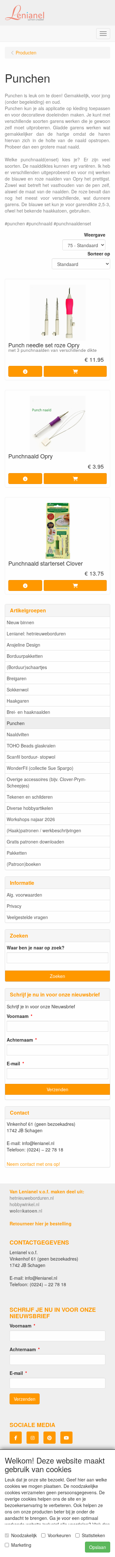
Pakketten (17, 853)
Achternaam (20, 1040)
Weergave (94, 234)
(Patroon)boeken (24, 864)
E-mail (13, 1063)
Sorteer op (99, 253)
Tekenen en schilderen (30, 797)
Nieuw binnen (20, 622)
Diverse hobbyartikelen (30, 808)
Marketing (21, 1545)
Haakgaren (18, 701)
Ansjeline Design (23, 644)
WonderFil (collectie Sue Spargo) (40, 768)
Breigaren (17, 678)
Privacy (14, 906)
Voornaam (17, 1016)
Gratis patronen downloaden (35, 841)
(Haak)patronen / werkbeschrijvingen (44, 830)
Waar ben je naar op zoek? (36, 947)
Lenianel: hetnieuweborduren (36, 633)
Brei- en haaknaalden (28, 712)
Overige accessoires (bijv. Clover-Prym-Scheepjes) (46, 782)
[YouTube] (66, 1438)
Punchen (16, 723)
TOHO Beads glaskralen (31, 745)
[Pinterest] (49, 1438)
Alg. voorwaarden (24, 894)
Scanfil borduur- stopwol (31, 757)
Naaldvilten (18, 734)
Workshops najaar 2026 (31, 819)
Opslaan (97, 1547)
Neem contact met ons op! (33, 1164)
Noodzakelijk (24, 1535)
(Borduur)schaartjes (27, 667)
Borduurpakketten (25, 656)
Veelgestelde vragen (27, 917)
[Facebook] (16, 1438)
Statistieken (93, 1535)
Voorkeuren (59, 1535)
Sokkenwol (17, 689)
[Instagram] (33, 1438)
